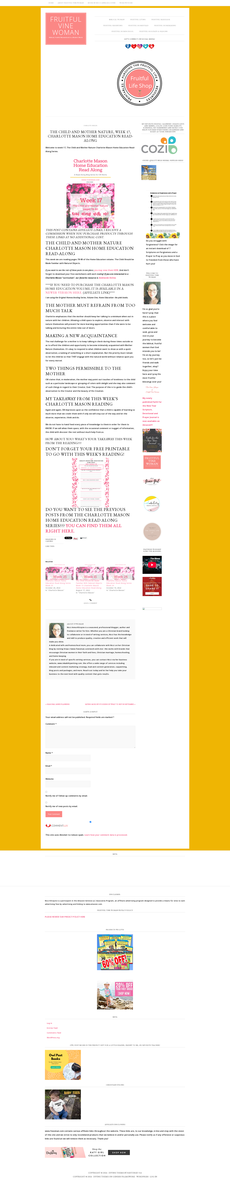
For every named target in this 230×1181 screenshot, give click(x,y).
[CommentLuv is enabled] (57, 826)
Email (49, 766)
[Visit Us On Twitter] (145, 48)
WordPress (142, 1176)
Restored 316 (134, 1173)
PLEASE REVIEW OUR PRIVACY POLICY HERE (65, 916)
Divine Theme (101, 1176)
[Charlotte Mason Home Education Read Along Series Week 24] (120, 572)
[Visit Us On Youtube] (151, 48)
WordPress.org (115, 876)
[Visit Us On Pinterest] (134, 48)
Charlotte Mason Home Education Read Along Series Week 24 (119, 583)
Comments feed (115, 871)
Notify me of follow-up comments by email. (67, 795)
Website (50, 779)
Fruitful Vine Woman (66, 26)
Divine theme (116, 1173)
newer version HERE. (64, 292)
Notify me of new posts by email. (62, 806)
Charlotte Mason (90, 125)
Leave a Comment (90, 603)
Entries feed (115, 866)
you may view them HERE (106, 270)
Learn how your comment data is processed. (106, 835)
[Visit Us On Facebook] (128, 48)
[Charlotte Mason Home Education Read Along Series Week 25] (60, 572)
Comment (51, 724)
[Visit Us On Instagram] (140, 48)
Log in (115, 860)
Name (49, 753)
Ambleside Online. (107, 278)
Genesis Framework (124, 1176)
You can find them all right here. (84, 528)
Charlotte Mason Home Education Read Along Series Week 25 (58, 583)
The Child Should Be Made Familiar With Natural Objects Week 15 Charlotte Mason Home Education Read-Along (89, 584)
